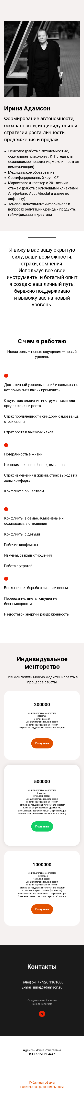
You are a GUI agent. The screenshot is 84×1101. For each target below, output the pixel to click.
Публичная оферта (42, 1082)
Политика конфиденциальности (42, 1086)
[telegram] (42, 1014)
